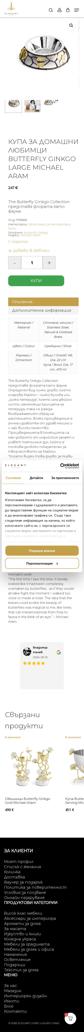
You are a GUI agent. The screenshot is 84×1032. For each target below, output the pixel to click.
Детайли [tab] (36, 478)
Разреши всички (42, 551)
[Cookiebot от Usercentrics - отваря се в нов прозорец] (60, 466)
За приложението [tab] (65, 478)
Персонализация (39, 563)
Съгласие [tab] (13, 478)
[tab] (43, 302)
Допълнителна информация (41, 310)
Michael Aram (30, 235)
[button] (76, 10)
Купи (12, 228)
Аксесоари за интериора (49, 224)
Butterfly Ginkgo (36, 232)
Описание (22, 301)
